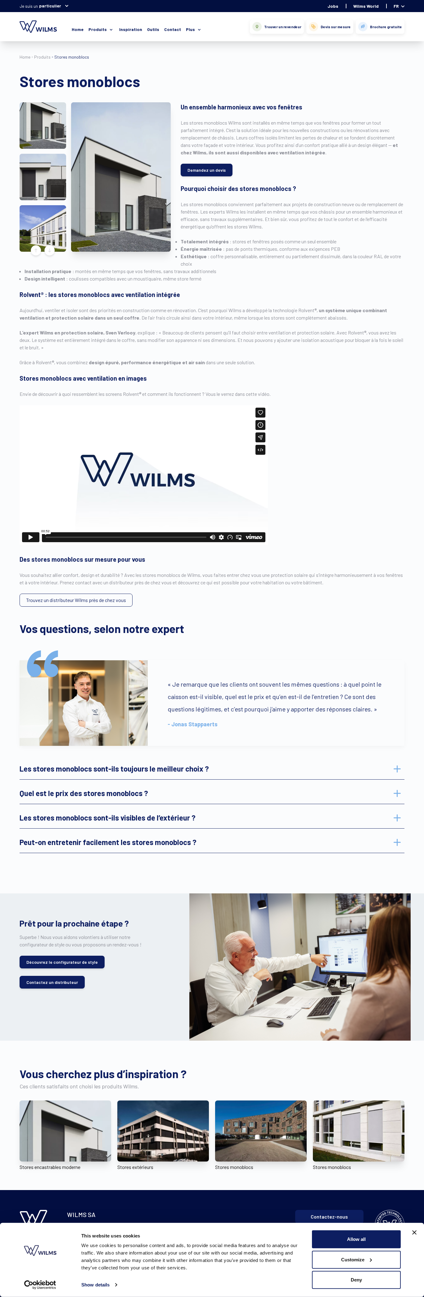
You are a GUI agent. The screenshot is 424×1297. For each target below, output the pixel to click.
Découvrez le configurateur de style (62, 962)
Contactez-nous (329, 1217)
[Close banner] (414, 1232)
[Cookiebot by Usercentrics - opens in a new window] (40, 1285)
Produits (42, 57)
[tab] (212, 768)
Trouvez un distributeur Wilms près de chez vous (76, 600)
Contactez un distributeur (52, 982)
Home (77, 29)
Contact (172, 29)
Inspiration (130, 29)
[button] (43, 125)
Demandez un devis (206, 170)
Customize (352, 1259)
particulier (50, 5)
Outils (153, 29)
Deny (356, 1279)
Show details (95, 1284)
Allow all (356, 1239)
